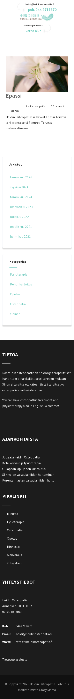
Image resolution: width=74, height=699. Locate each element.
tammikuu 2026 (21, 177)
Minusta (12, 514)
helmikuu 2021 (20, 236)
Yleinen (15, 110)
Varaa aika (33, 30)
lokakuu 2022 (19, 217)
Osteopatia (18, 304)
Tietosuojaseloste (14, 659)
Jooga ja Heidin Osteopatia (21, 457)
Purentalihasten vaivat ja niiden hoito (28, 480)
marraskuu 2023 (21, 207)
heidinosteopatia (35, 106)
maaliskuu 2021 (21, 226)
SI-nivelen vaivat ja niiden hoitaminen (28, 474)
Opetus (15, 294)
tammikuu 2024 (21, 197)
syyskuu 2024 (19, 187)
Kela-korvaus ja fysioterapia (21, 463)
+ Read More (60, 139)
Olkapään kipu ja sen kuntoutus (24, 469)
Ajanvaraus (14, 555)
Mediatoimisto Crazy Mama (37, 690)
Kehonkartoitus (21, 284)
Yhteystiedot (16, 563)
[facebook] (5, 416)
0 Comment (57, 106)
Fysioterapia (18, 274)
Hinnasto (13, 547)
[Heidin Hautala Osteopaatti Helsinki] (37, 20)
